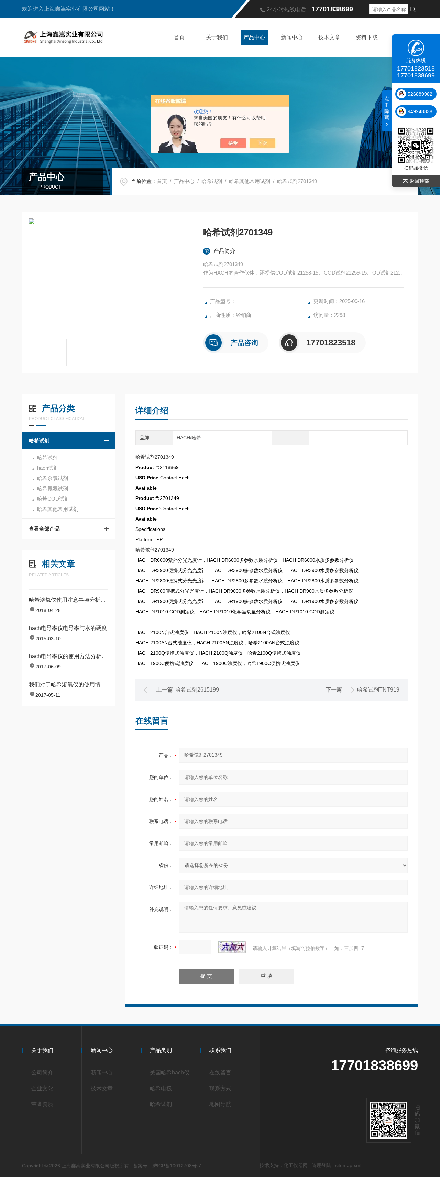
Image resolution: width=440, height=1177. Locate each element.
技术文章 (329, 37)
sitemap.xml (348, 1165)
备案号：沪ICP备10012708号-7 (167, 1165)
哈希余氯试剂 (52, 478)
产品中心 (254, 37)
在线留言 (220, 1073)
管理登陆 (321, 1165)
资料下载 (367, 37)
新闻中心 (292, 37)
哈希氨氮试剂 (52, 488)
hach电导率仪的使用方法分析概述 (68, 656)
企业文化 (42, 1088)
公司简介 (42, 1073)
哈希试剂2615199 (197, 690)
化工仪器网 (296, 1165)
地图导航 (220, 1104)
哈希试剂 (211, 181)
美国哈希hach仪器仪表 (172, 1073)
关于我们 (217, 37)
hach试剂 (47, 468)
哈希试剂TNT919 (378, 690)
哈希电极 (161, 1088)
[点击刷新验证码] (232, 947)
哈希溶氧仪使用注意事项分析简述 (68, 600)
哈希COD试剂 (53, 499)
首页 (179, 37)
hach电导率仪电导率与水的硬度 (68, 628)
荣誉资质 (42, 1104)
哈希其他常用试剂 (249, 181)
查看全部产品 (44, 529)
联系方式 (220, 1088)
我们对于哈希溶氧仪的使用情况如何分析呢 (68, 684)
